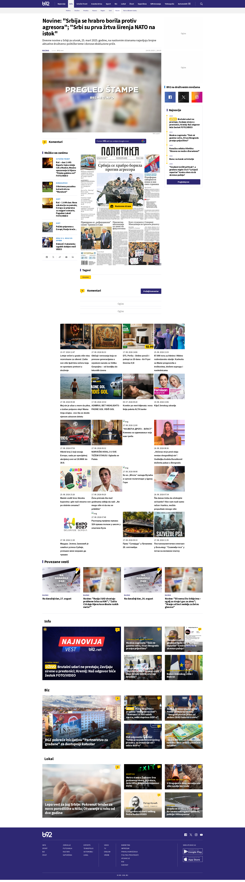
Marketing (125, 845)
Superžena (67, 855)
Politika (171, 636)
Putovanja (67, 848)
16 (50, 159)
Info (44, 845)
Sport (45, 848)
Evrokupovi (62, 183)
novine (86, 277)
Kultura (66, 852)
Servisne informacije (177, 780)
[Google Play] (193, 851)
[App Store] (193, 859)
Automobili (88, 852)
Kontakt (124, 865)
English (107, 852)
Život (44, 855)
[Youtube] (201, 834)
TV (105, 848)
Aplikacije (125, 858)
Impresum (125, 848)
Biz (43, 852)
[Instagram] (197, 97)
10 (50, 239)
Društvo (49, 800)
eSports (87, 845)
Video (106, 845)
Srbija (48, 735)
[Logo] (45, 4)
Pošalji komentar (151, 291)
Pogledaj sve (183, 182)
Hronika (171, 805)
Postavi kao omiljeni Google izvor (113, 141)
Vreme (106, 855)
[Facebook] (170, 97)
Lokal (86, 855)
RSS (122, 862)
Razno (45, 50)
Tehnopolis (88, 848)
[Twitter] (183, 97)
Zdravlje (67, 845)
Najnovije (61, 4)
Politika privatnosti (130, 855)
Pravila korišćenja (129, 852)
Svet (58, 199)
